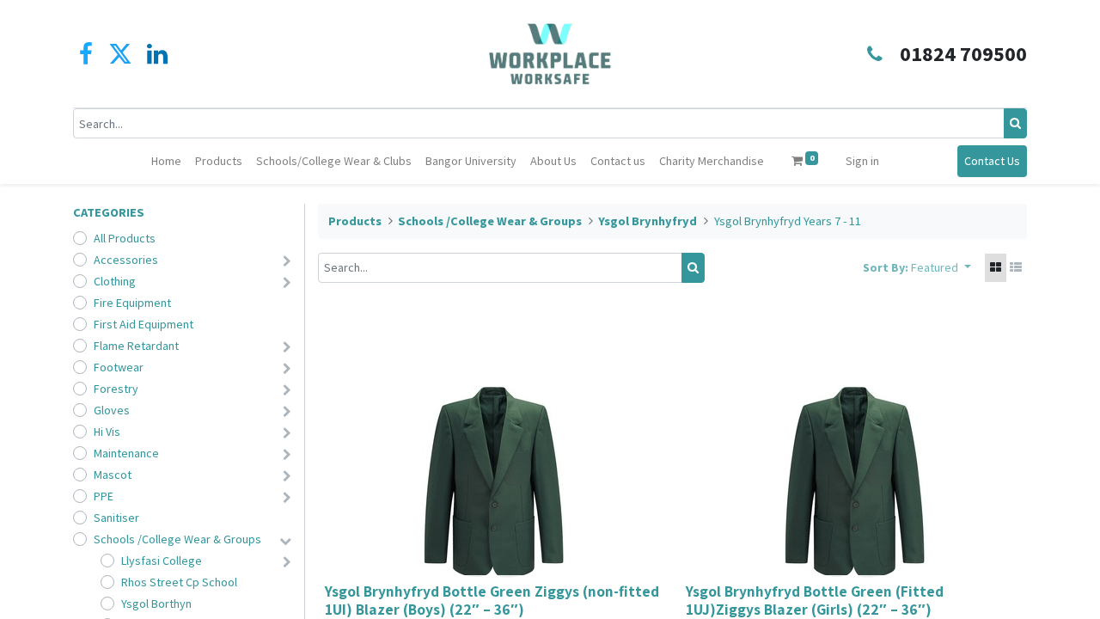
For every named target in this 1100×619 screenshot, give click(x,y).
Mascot (112, 474)
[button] (941, 268)
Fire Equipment (132, 302)
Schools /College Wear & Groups (177, 539)
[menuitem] (166, 161)
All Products (125, 238)
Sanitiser (116, 517)
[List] (1016, 268)
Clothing (115, 281)
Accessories (126, 259)
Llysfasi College (161, 560)
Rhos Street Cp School (179, 582)
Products (355, 221)
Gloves (112, 410)
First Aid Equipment (143, 324)
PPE (103, 496)
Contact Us (992, 161)
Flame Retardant (136, 345)
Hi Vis (107, 431)
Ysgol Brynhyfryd (647, 221)
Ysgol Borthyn (156, 603)
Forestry (116, 388)
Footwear (119, 367)
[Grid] (995, 268)
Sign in (862, 161)
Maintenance (126, 453)
